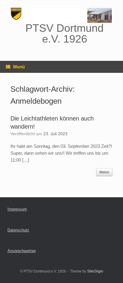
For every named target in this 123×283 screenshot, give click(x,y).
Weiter (104, 172)
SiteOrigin (95, 271)
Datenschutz (18, 230)
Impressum (17, 209)
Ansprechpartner (21, 251)
